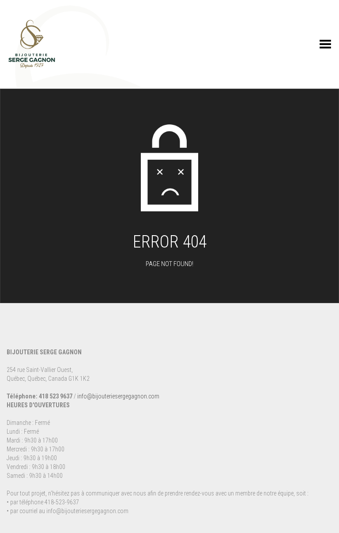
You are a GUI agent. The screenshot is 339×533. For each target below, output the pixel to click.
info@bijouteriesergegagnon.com (118, 396)
